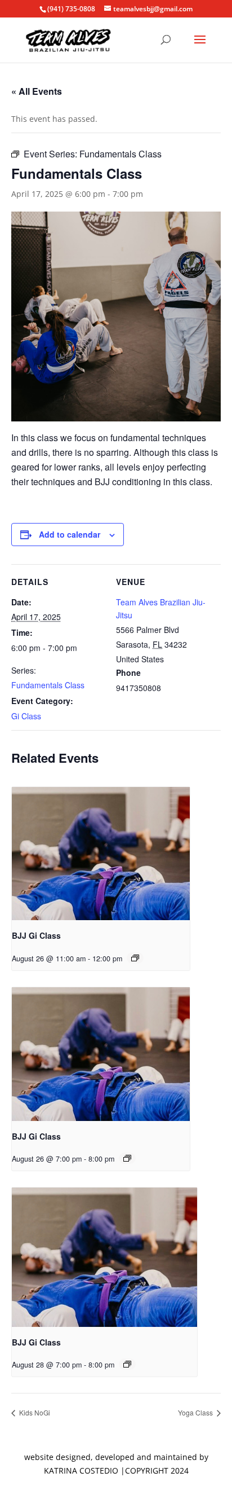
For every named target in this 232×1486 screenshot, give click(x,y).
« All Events (36, 91)
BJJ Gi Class (36, 935)
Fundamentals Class (47, 685)
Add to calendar (69, 534)
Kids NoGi (33, 1412)
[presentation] (101, 854)
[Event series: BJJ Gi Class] (135, 958)
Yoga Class (196, 1412)
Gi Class (26, 716)
